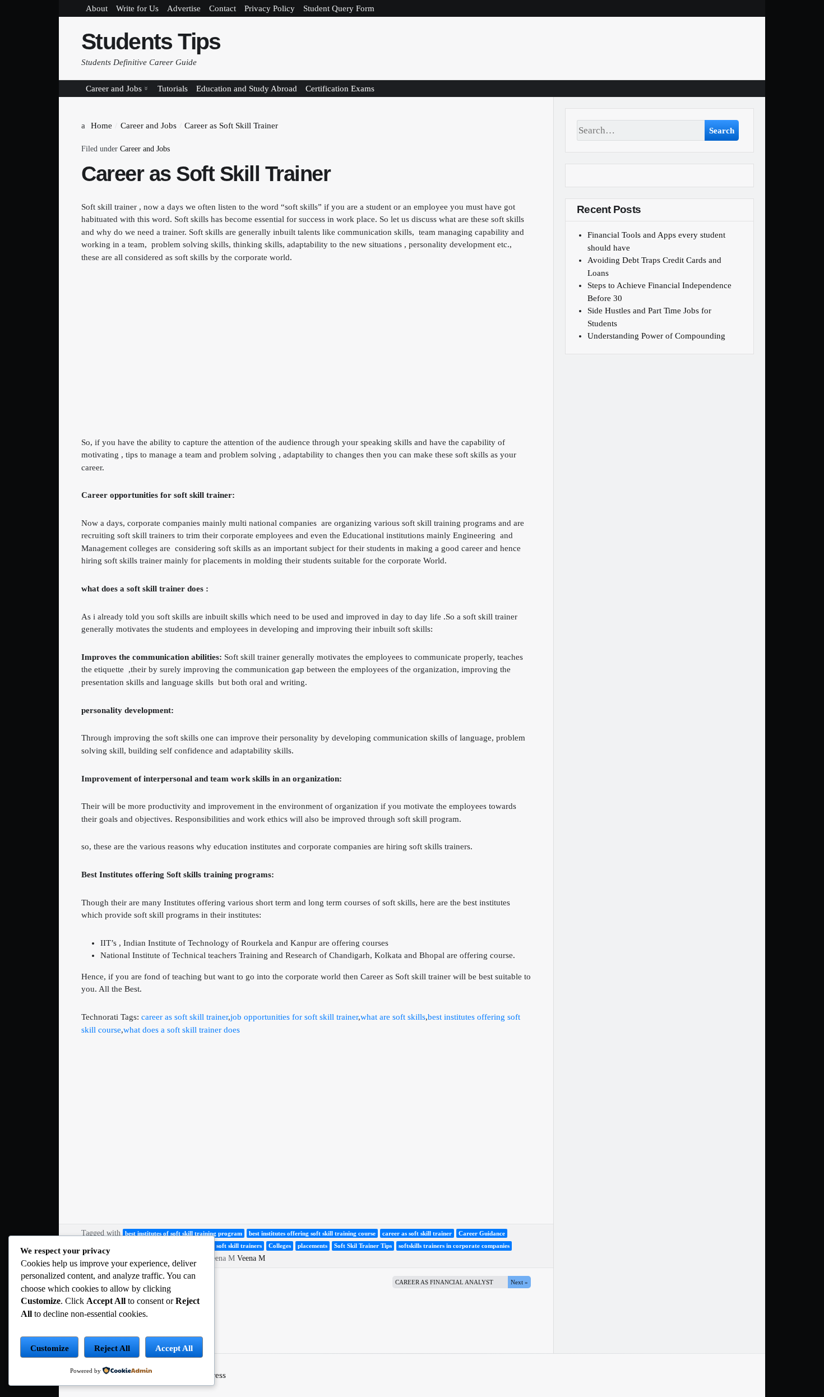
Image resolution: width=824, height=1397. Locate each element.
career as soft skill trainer (184, 1016)
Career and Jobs (114, 88)
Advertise (184, 8)
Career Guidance (482, 1233)
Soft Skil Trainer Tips (363, 1245)
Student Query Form (338, 8)
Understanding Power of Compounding (656, 335)
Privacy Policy (269, 8)
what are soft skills (392, 1016)
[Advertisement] (306, 357)
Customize (49, 1348)
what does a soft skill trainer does (181, 1029)
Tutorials (173, 88)
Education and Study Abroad (246, 88)
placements (312, 1245)
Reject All (112, 1348)
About (97, 8)
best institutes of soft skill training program (183, 1233)
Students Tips (151, 41)
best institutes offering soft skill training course (312, 1233)
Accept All (174, 1348)
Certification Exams (339, 88)
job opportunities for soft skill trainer (294, 1016)
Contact (222, 8)
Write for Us (137, 8)
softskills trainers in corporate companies (454, 1245)
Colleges (280, 1245)
